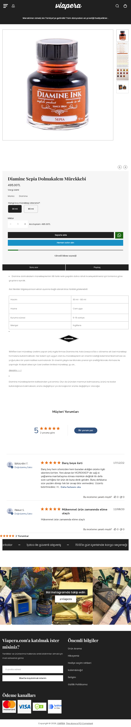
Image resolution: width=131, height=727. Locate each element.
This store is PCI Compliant (79, 723)
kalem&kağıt (75, 670)
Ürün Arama (75, 648)
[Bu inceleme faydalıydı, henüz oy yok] (115, 497)
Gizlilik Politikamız (78, 684)
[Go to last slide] (120, 167)
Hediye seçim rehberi (79, 663)
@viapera (65, 599)
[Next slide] (125, 167)
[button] (122, 35)
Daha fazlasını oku (71, 487)
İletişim (72, 677)
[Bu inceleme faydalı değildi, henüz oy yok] (121, 497)
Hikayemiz (73, 655)
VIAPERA (61, 723)
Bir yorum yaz (85, 430)
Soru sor (34, 267)
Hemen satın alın (65, 242)
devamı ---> (15, 370)
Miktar (11, 218)
